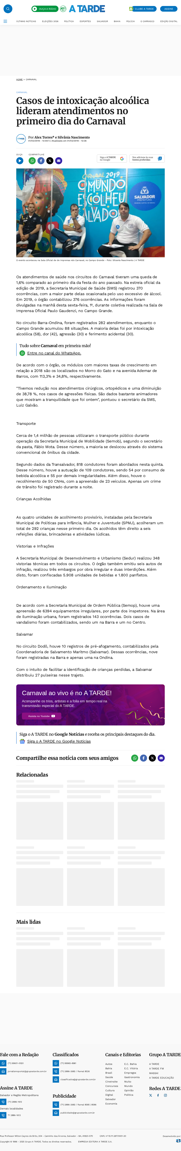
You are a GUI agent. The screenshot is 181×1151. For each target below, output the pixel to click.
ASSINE (168, 8)
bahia (108, 1068)
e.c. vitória (131, 1068)
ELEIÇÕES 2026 (50, 21)
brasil (108, 1072)
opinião (128, 1090)
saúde (109, 1077)
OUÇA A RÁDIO (47, 8)
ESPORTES (85, 21)
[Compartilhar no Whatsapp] (32, 160)
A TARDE (154, 1064)
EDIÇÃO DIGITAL (168, 21)
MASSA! (153, 1073)
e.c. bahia (130, 1064)
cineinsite (111, 1081)
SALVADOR (102, 21)
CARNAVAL (31, 79)
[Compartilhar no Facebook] (41, 160)
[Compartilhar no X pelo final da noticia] (152, 758)
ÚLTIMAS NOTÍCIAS (26, 21)
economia (111, 1103)
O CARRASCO (147, 21)
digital (109, 1094)
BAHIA (117, 21)
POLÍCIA (130, 21)
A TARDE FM (156, 1068)
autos (108, 1064)
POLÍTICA (69, 21)
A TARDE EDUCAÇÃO (161, 1077)
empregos (130, 1072)
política (128, 1094)
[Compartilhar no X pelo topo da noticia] (49, 160)
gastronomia (132, 1077)
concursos (111, 1086)
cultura (110, 1090)
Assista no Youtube (39, 716)
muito (127, 1081)
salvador (110, 1099)
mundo (128, 1086)
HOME (19, 79)
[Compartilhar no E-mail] (58, 160)
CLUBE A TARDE (144, 8)
